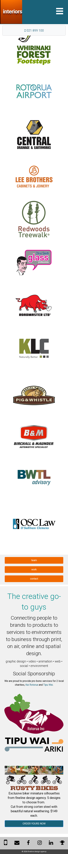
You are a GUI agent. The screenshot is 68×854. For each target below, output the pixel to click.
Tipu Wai (48, 684)
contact (34, 578)
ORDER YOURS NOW (34, 823)
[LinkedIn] (51, 843)
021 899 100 (35, 30)
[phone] (5, 844)
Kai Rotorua (31, 684)
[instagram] (39, 843)
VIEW (34, 50)
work (34, 569)
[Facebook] (28, 843)
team (34, 560)
